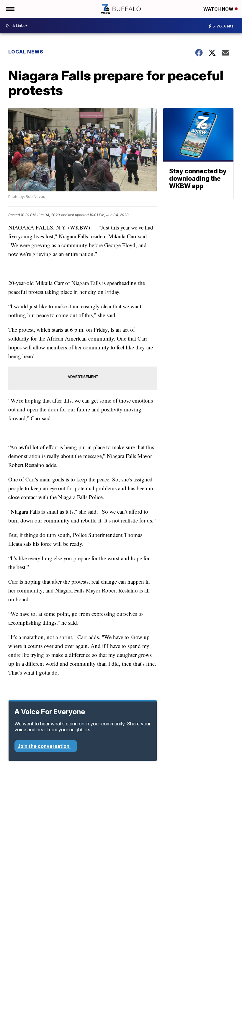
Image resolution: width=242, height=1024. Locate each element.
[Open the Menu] (9, 9)
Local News (25, 52)
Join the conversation (44, 746)
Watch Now (219, 9)
